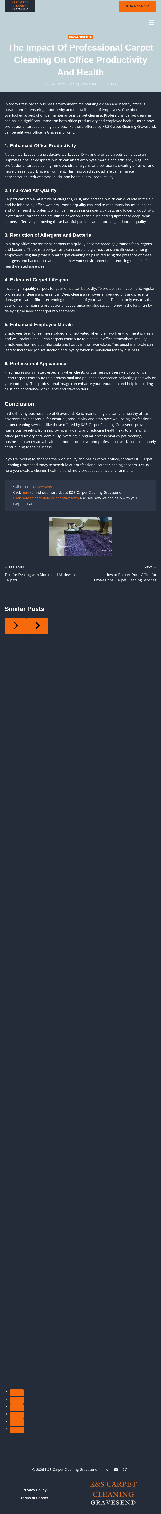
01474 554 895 (137, 6)
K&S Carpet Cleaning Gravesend (72, 84)
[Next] (37, 626)
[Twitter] (125, 1470)
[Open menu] (151, 22)
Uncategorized (80, 37)
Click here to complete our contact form (46, 498)
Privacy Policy (35, 1490)
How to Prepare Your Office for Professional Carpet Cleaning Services (125, 574)
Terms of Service (34, 1498)
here (25, 492)
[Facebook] (107, 1470)
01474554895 (41, 486)
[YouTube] (116, 1470)
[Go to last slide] (15, 626)
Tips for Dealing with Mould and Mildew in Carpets (40, 574)
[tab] (17, 1392)
